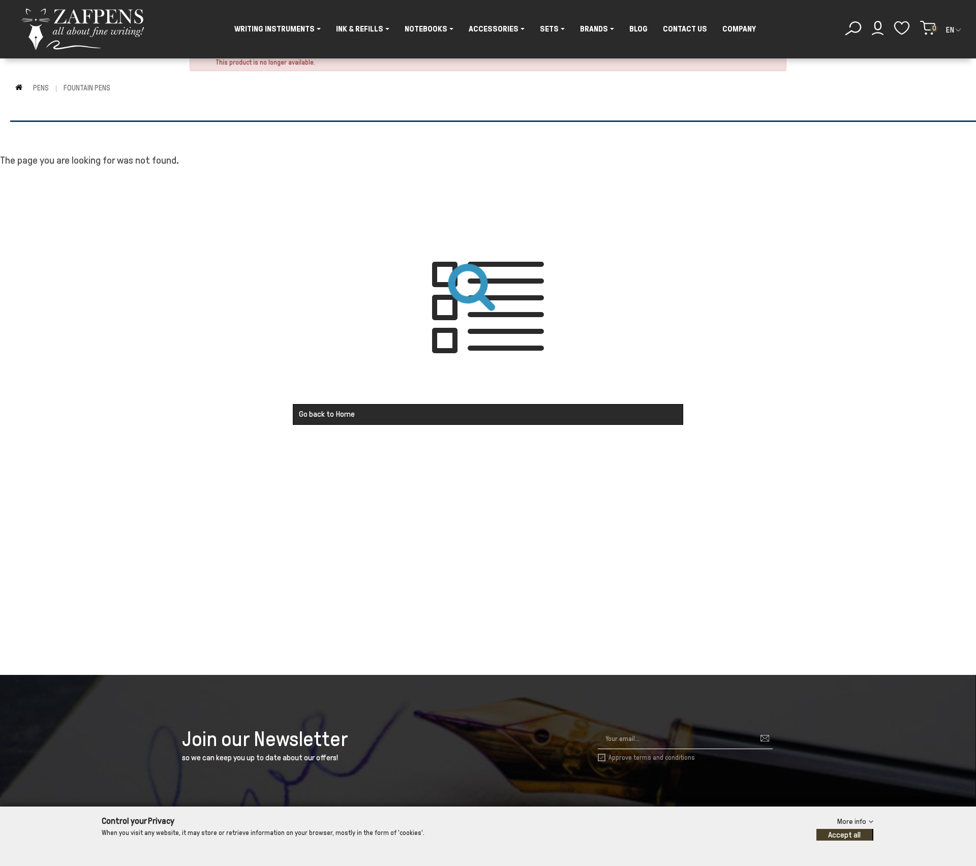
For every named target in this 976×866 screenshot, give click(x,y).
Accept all (844, 834)
